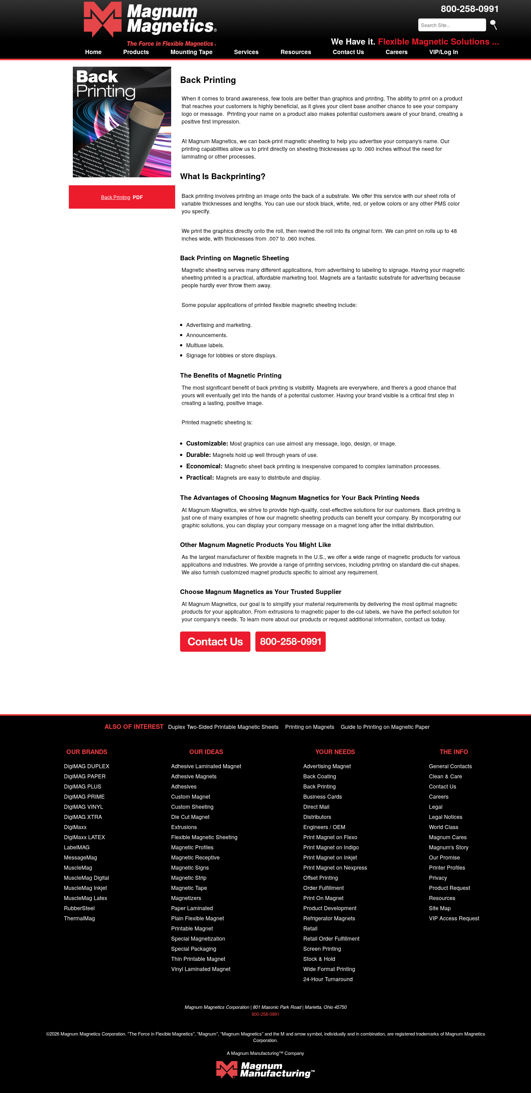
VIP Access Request (454, 918)
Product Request (449, 887)
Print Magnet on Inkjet (330, 857)
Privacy (438, 877)
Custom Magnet (190, 796)
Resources (296, 51)
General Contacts (450, 766)
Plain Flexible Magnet (197, 918)
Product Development (329, 908)
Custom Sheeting (192, 806)
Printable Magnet (192, 928)
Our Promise (444, 857)
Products (136, 51)
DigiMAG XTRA (83, 816)
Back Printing (115, 197)
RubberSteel (79, 908)
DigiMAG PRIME (84, 796)
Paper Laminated (192, 908)
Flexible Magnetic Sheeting (204, 837)
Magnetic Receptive (195, 857)
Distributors (317, 816)
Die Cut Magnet (190, 816)
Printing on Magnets (309, 726)
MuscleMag (78, 867)
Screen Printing (322, 948)
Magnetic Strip (188, 877)
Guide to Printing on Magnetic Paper (385, 726)
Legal (435, 806)
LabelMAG (77, 847)
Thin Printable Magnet (198, 958)
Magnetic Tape (189, 887)
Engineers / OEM (324, 827)
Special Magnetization (198, 938)
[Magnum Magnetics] (150, 24)
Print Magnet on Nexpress (335, 867)
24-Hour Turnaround (328, 979)
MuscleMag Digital (86, 877)
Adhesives (184, 786)
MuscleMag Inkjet (85, 887)
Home (93, 51)
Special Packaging (193, 948)
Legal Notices (445, 816)
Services (246, 51)
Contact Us (348, 51)
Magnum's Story (449, 847)
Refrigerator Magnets (329, 918)
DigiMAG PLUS (82, 786)
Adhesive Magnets (194, 776)
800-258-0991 (470, 8)
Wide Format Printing (329, 969)
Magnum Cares (448, 837)
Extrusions (184, 827)
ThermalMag (79, 918)
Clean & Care (445, 776)
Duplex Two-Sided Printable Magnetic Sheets (223, 726)
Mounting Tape (192, 51)
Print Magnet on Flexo (330, 837)
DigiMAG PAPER (85, 776)
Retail (310, 928)
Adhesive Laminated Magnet (206, 766)
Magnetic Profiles (192, 847)
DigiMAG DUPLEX (86, 766)
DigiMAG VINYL (83, 806)
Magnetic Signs (190, 867)
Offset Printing (320, 877)
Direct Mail (316, 806)
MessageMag (80, 857)
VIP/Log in (443, 51)
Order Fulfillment (323, 887)
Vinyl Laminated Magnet (200, 969)
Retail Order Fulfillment (331, 938)
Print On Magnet (323, 898)
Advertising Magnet (327, 766)
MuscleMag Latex (85, 898)
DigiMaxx (75, 827)
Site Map (440, 908)
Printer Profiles (447, 867)
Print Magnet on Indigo (331, 847)
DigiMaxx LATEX (84, 837)
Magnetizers (186, 898)
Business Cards (322, 796)
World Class (443, 827)
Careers (397, 51)
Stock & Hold (319, 958)
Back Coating (319, 776)
